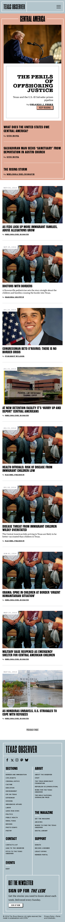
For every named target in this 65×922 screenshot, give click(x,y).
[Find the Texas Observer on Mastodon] (21, 760)
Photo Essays (11, 827)
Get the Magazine (42, 819)
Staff (37, 778)
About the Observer (43, 775)
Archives (38, 822)
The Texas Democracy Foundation (44, 782)
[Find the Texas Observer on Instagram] (16, 760)
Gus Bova (13, 136)
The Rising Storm (15, 169)
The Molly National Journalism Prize (43, 796)
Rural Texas (11, 821)
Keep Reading (45, 107)
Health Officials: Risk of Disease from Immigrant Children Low (27, 469)
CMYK (25, 918)
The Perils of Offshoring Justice (33, 83)
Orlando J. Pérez (41, 104)
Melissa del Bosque (21, 174)
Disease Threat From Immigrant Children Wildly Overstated (29, 528)
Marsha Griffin (14, 297)
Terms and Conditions (52, 917)
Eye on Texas (11, 794)
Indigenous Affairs (14, 804)
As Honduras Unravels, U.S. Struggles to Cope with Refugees (29, 712)
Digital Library (41, 831)
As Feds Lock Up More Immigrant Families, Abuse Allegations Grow (29, 228)
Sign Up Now (15, 905)
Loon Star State (12, 811)
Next (37, 730)
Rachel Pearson (14, 475)
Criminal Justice (13, 781)
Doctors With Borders (17, 286)
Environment (11, 791)
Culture (9, 784)
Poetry (9, 831)
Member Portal (41, 855)
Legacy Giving (40, 851)
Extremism (10, 798)
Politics (9, 814)
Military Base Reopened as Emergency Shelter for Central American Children (28, 653)
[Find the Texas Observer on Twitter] (12, 760)
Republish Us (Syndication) (46, 787)
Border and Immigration (16, 775)
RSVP (8, 869)
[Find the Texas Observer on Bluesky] (26, 760)
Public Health (12, 817)
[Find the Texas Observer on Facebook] (7, 760)
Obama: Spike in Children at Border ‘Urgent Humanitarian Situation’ (31, 594)
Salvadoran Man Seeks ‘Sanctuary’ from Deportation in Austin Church (32, 150)
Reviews (9, 824)
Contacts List (12, 845)
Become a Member (42, 848)
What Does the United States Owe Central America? (27, 129)
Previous (29, 730)
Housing (9, 801)
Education (10, 788)
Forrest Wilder (14, 356)
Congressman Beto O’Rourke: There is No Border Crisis (29, 350)
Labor (8, 808)
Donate (38, 845)
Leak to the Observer (15, 848)
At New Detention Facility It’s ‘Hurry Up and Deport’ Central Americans (31, 409)
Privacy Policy (49, 916)
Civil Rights (11, 778)
